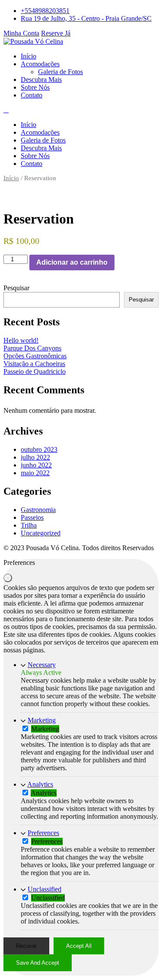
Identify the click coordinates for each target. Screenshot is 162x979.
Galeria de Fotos (60, 71)
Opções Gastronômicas (35, 356)
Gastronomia (38, 509)
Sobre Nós (35, 87)
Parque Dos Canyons (32, 348)
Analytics (40, 784)
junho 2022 (36, 465)
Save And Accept (37, 963)
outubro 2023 (39, 449)
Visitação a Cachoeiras (34, 363)
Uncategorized (40, 533)
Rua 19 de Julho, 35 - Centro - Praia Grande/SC (86, 18)
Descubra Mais (41, 79)
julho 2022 (35, 457)
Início (28, 56)
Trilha (29, 525)
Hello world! (20, 340)
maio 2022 (35, 473)
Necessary (42, 664)
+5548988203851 (45, 10)
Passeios (32, 517)
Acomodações (40, 64)
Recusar (26, 946)
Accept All (79, 946)
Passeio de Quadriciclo (34, 371)
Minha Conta (21, 33)
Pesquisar (16, 288)
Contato (31, 95)
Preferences (43, 832)
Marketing (42, 720)
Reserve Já (55, 33)
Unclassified (44, 889)
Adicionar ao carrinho (72, 262)
